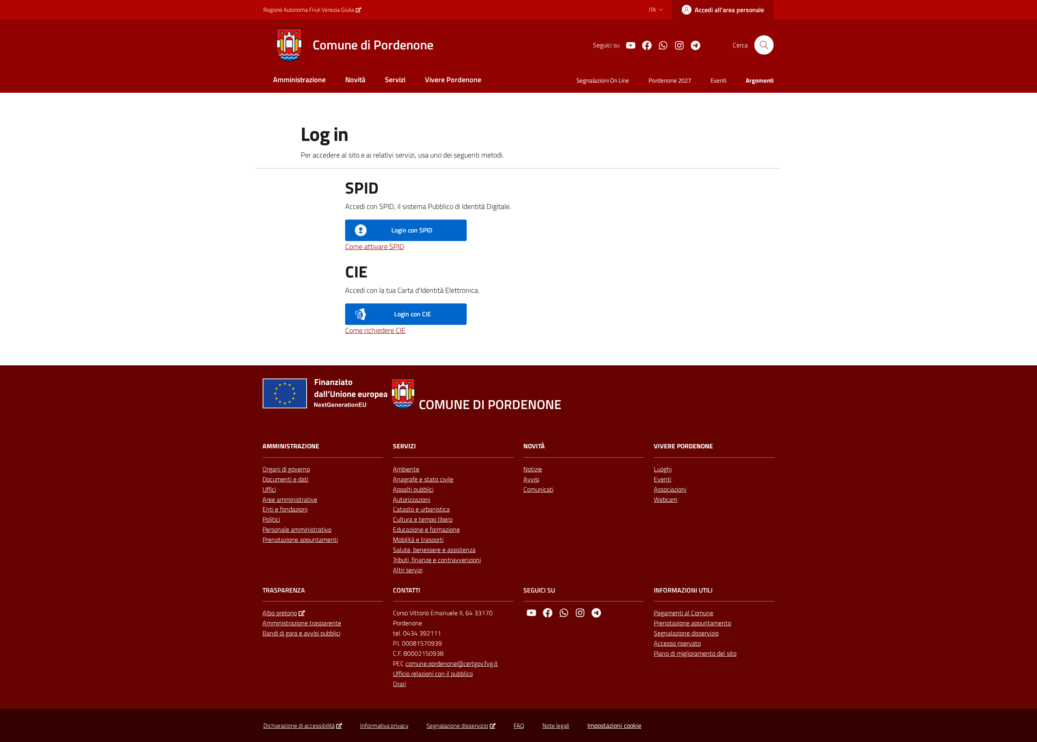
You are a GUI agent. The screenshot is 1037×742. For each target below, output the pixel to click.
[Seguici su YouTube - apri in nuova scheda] (627, 44)
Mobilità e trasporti (418, 539)
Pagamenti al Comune (683, 613)
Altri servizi (407, 570)
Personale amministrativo (296, 529)
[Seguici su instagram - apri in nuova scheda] (676, 44)
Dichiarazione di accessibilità (299, 725)
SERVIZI (404, 446)
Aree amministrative (289, 499)
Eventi (662, 479)
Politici (271, 519)
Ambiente (406, 469)
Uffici (269, 489)
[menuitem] (299, 80)
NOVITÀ (534, 446)
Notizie (532, 469)
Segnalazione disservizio (686, 633)
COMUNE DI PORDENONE (490, 404)
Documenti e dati (285, 479)
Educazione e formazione (426, 529)
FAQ (519, 725)
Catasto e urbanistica (421, 509)
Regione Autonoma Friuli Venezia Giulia (308, 9)
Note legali (555, 725)
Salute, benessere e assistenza (434, 549)
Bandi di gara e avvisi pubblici (301, 633)
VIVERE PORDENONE (683, 446)
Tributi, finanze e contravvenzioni (437, 560)
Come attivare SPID (374, 246)
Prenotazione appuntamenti (300, 539)
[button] (764, 45)
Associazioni (670, 489)
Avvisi (531, 479)
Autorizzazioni (411, 499)
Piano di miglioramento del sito (695, 653)
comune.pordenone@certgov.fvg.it (451, 663)
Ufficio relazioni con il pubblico (433, 673)
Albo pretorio (279, 613)
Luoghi (663, 469)
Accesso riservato (677, 643)
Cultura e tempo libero (422, 519)
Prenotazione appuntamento (692, 623)
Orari (399, 684)
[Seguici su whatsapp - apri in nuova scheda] (660, 44)
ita (652, 9)
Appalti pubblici (413, 489)
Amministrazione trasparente (301, 623)
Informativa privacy (384, 725)
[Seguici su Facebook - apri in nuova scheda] (644, 44)
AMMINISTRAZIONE (290, 446)
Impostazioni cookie (614, 725)
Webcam (665, 499)
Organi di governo (286, 469)
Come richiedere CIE (375, 330)
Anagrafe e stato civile (423, 479)
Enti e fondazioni (284, 509)
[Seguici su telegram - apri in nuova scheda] (692, 44)
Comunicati (538, 489)
